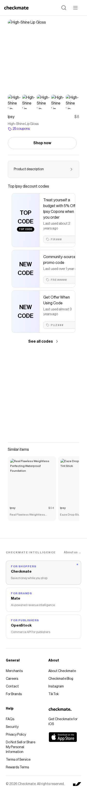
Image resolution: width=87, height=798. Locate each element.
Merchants (14, 671)
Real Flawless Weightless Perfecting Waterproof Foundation (27, 515)
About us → (72, 552)
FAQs (10, 719)
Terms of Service (18, 759)
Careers (12, 678)
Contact (12, 686)
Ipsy (12, 507)
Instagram (56, 686)
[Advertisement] (43, 393)
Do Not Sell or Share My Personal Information (20, 747)
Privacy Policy (16, 734)
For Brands (14, 694)
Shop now (42, 143)
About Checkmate (62, 671)
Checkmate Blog (60, 678)
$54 (51, 507)
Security (12, 727)
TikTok (53, 694)
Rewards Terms (17, 767)
